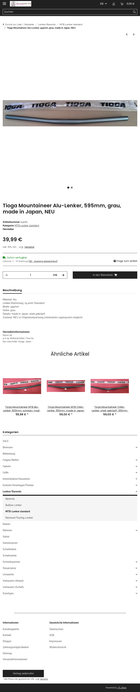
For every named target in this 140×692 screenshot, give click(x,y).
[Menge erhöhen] (63, 275)
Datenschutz (56, 629)
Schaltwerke (10, 555)
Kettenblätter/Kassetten (16, 479)
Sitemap (7, 653)
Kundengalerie (11, 629)
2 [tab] (72, 188)
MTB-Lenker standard (27, 225)
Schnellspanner (11, 561)
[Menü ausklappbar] (4, 2)
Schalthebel (9, 549)
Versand (29, 247)
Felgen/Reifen (11, 460)
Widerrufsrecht (57, 647)
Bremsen (8, 447)
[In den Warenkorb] (5, 44)
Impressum (55, 641)
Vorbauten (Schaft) (13, 587)
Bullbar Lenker (13, 505)
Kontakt (7, 635)
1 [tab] (68, 188)
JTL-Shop (121, 688)
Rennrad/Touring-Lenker (19, 517)
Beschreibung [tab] (12, 290)
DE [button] (102, 4)
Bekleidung (9, 453)
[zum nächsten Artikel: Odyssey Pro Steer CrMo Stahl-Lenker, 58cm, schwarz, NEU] (133, 34)
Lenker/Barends (12, 491)
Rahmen (7, 530)
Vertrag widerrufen (23, 673)
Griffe (6, 472)
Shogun (7, 641)
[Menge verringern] (6, 275)
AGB (51, 635)
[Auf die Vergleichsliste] (130, 52)
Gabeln (7, 466)
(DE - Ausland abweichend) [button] (43, 261)
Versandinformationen (15, 659)
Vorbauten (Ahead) (13, 580)
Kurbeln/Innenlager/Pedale (18, 485)
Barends (10, 498)
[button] (114, 3)
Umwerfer (8, 574)
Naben (6, 524)
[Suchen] (134, 12)
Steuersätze (9, 568)
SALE (6, 441)
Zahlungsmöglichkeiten (16, 647)
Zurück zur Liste (13, 24)
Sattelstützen (10, 543)
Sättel (6, 536)
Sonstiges (8, 593)
